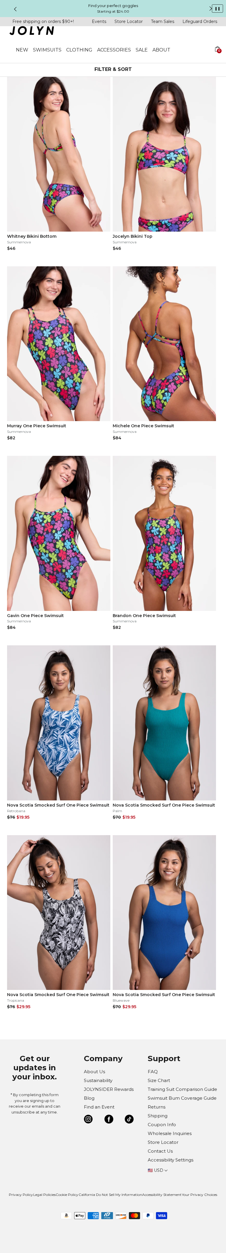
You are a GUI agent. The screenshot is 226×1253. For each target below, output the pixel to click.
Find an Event (99, 1107)
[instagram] (88, 1120)
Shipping (157, 1116)
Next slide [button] (210, 8)
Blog (89, 1098)
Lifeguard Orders (199, 21)
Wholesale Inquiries (170, 1133)
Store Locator (128, 21)
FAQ (153, 1071)
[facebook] (108, 1120)
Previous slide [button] (15, 9)
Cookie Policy (67, 1194)
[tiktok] (129, 1120)
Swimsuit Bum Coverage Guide (182, 1098)
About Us (94, 1071)
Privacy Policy (21, 1194)
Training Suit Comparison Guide (182, 1089)
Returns (156, 1107)
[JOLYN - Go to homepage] (31, 31)
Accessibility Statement (162, 1194)
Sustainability (98, 1080)
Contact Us (160, 1151)
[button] (217, 56)
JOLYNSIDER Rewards (109, 1089)
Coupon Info (162, 1124)
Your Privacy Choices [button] (199, 1194)
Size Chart (159, 1080)
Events (99, 21)
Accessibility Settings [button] (170, 1160)
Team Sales (162, 21)
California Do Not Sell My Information (110, 1194)
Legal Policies (44, 1194)
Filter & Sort (113, 69)
